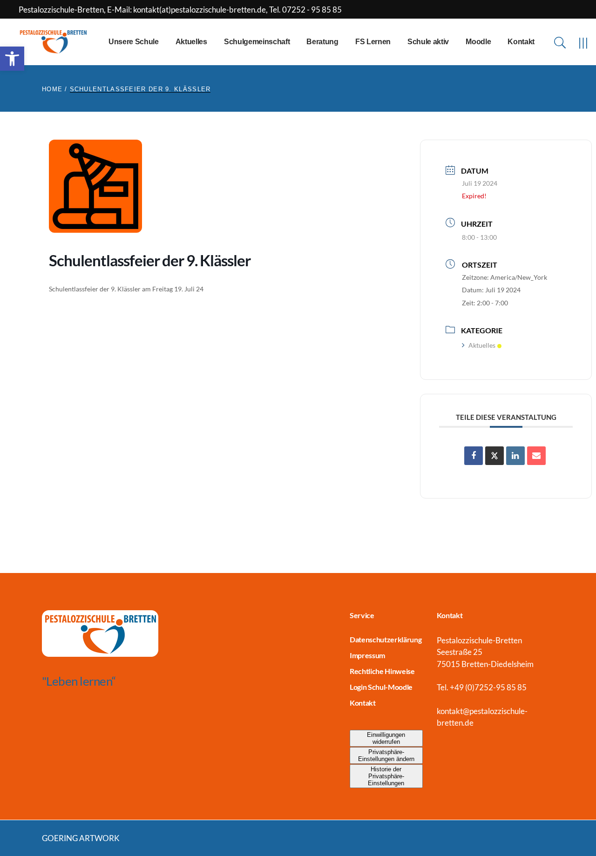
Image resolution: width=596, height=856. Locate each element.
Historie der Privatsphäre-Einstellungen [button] (386, 776)
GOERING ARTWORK (81, 838)
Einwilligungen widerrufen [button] (386, 738)
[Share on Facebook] (473, 455)
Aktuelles (481, 345)
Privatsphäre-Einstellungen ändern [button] (386, 755)
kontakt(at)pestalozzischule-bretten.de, (201, 9)
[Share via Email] (536, 455)
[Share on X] (494, 455)
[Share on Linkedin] (515, 455)
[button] (12, 59)
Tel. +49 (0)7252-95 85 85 (482, 687)
